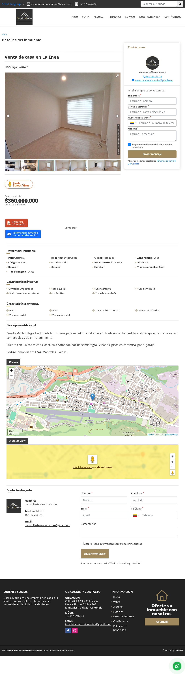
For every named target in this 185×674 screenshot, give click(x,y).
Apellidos (137, 493)
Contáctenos (172, 16)
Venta (85, 16)
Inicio (74, 16)
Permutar (115, 16)
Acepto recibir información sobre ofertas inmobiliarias (113, 543)
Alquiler (99, 16)
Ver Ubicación (82, 467)
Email (85, 508)
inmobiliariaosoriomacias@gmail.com (51, 4)
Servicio (130, 16)
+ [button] (11, 370)
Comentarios (88, 524)
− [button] (11, 376)
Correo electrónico (138, 106)
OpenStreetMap (171, 434)
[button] (117, 76)
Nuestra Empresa (149, 16)
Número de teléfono (139, 117)
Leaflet (151, 434)
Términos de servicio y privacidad (125, 563)
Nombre (86, 493)
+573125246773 (87, 4)
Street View (21, 184)
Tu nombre (134, 95)
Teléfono (137, 508)
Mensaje (133, 128)
